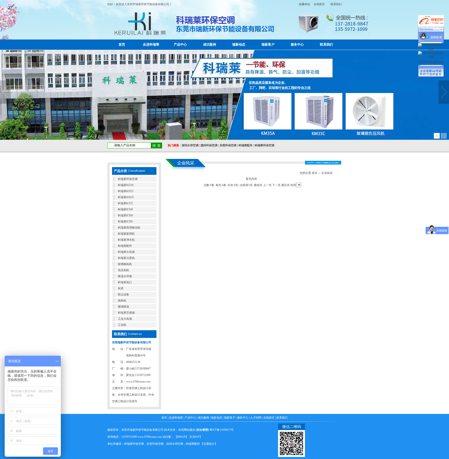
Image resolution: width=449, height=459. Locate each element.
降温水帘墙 (125, 276)
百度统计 (209, 443)
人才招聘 (255, 417)
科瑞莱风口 (125, 282)
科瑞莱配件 (246, 145)
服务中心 (297, 44)
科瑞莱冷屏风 (126, 258)
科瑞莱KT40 (125, 209)
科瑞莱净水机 (126, 239)
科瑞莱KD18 (125, 185)
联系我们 (336, 4)
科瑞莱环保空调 (264, 145)
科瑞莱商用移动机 (129, 227)
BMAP (181, 436)
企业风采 (327, 173)
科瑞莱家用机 (126, 233)
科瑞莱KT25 (125, 203)
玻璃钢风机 (125, 264)
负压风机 (123, 270)
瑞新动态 (238, 44)
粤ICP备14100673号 (222, 429)
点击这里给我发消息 (431, 62)
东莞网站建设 (186, 429)
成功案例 (209, 44)
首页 (122, 44)
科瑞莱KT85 (125, 221)
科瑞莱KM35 (126, 197)
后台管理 (202, 429)
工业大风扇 (125, 318)
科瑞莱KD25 (125, 191)
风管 (120, 288)
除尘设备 (123, 294)
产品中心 (180, 44)
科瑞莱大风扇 (126, 252)
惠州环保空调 (209, 145)
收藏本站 (303, 4)
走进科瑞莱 (151, 44)
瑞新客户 (268, 44)
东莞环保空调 (228, 145)
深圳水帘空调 (190, 145)
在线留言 (319, 4)
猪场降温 (123, 306)
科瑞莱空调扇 (126, 312)
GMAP (195, 436)
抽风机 (122, 300)
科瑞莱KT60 (125, 215)
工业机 (122, 324)
